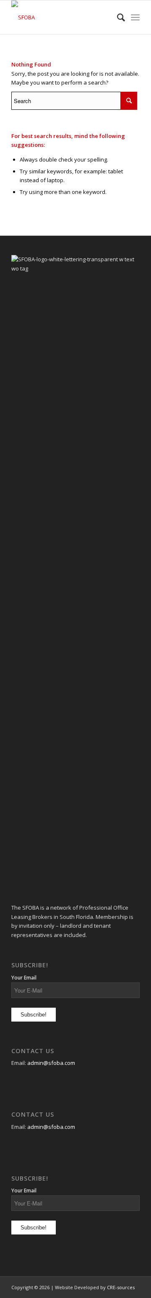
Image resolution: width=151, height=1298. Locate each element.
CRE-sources (121, 1287)
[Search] (117, 17)
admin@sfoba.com (51, 1063)
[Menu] (135, 17)
